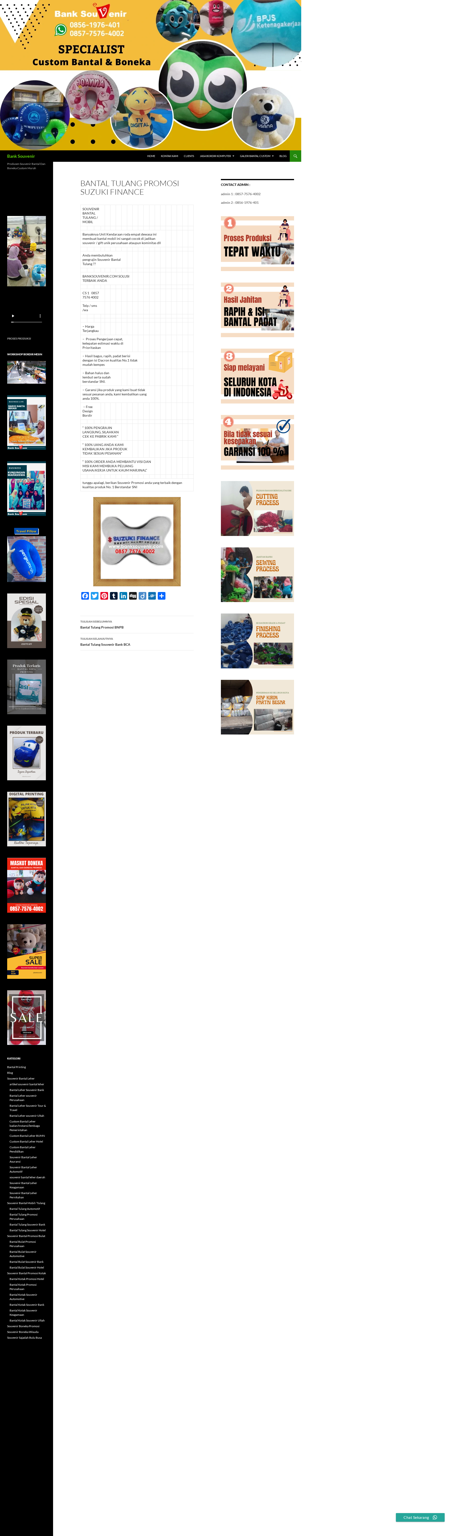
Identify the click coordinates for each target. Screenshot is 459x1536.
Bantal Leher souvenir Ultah (27, 1115)
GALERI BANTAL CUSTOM (255, 155)
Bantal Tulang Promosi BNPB (102, 624)
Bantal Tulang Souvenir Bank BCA (105, 641)
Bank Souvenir (21, 156)
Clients (189, 155)
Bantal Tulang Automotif (25, 1209)
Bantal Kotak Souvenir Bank (27, 1304)
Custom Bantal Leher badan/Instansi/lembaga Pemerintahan (25, 1126)
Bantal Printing (16, 1067)
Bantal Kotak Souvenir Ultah (27, 1320)
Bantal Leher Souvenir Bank (27, 1090)
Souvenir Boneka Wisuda (22, 1332)
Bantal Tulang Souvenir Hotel (28, 1230)
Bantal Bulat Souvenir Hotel (27, 1267)
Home (151, 155)
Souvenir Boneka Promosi (23, 1326)
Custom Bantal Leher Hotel (26, 1141)
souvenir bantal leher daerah (27, 1177)
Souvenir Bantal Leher (21, 1078)
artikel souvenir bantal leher (27, 1084)
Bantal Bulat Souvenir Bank (27, 1261)
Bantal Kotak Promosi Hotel (27, 1279)
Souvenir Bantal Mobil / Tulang (26, 1203)
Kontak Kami (169, 155)
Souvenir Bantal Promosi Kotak (26, 1273)
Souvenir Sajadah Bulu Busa (24, 1337)
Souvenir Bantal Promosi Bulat (26, 1236)
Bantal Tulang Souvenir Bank (27, 1224)
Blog (283, 155)
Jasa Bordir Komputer (215, 155)
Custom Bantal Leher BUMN (27, 1136)
